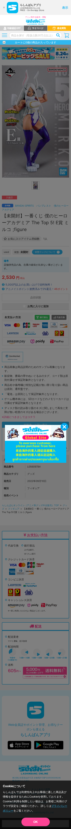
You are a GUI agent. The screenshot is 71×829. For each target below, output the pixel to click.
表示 (65, 7)
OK (35, 822)
